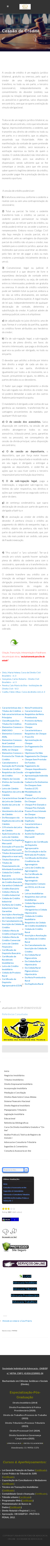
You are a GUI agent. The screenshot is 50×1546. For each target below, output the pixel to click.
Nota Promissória (33, 707)
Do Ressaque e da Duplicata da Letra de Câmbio (12, 820)
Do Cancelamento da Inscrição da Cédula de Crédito (13, 924)
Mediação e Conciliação (15, 1092)
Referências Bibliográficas (16, 1122)
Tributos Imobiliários (14, 1079)
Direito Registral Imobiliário (17, 1105)
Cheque (28, 727)
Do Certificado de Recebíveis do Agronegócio (33, 877)
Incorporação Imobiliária (15, 1088)
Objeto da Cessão (11, 778)
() (25, 1497)
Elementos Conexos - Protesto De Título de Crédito (13, 756)
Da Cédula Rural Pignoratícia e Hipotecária (33, 970)
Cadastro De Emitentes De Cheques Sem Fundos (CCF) (36, 785)
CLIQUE (27, 1276)
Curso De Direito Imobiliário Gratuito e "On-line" (24, 1129)
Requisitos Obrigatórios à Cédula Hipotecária (36, 909)
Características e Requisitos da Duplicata (33, 827)
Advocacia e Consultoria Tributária (20, 1142)
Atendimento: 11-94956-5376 (25, 1447)
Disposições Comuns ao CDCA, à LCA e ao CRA (35, 886)
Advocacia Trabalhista (24, 1301)
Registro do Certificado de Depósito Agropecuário (36, 844)
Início (6, 1071)
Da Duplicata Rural (34, 984)
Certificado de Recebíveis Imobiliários (9, 959)
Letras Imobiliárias (34, 893)
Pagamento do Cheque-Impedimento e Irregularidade (36, 769)
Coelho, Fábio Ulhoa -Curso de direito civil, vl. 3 (23, 692)
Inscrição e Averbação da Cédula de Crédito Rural (36, 938)
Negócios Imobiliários (14, 1075)
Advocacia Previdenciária (25, 1295)
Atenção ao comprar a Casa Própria (17, 1321)
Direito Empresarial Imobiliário (18, 1084)
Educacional (9, 1118)
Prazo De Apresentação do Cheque (33, 739)
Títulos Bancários (10, 859)
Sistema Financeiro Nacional (17, 1101)
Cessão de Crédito (11, 769)
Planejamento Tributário (15, 1109)
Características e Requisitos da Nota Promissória (34, 714)
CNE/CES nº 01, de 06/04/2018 (33, 1443)
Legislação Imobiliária (14, 1114)
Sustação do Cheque (35, 817)
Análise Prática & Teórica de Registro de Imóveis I (22, 1136)
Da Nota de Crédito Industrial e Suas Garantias (11, 907)
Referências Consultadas (15, 1014)
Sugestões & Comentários (16, 1146)
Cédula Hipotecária (34, 903)
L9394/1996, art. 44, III (14, 1443)
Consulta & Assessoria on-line (17, 1150)
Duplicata (29, 820)
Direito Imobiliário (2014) (25, 1402)
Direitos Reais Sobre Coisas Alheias (20, 1097)
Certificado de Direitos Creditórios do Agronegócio (36, 861)
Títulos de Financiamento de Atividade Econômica (12, 865)
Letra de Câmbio (10, 788)
